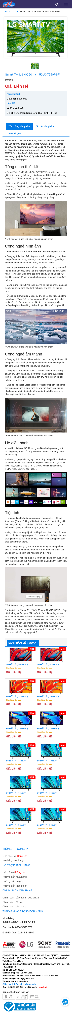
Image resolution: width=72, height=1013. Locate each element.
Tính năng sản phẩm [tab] (19, 126)
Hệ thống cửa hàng (13, 860)
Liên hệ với (14, 872)
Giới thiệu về (15, 856)
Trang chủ (7, 11)
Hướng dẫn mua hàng (15, 876)
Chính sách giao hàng (14, 906)
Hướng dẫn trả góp (13, 881)
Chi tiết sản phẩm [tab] (45, 126)
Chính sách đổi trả (12, 902)
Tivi (16, 11)
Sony (17, 664)
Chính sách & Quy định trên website (19, 984)
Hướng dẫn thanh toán (15, 885)
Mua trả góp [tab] (15, 133)
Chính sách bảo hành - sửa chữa (21, 897)
